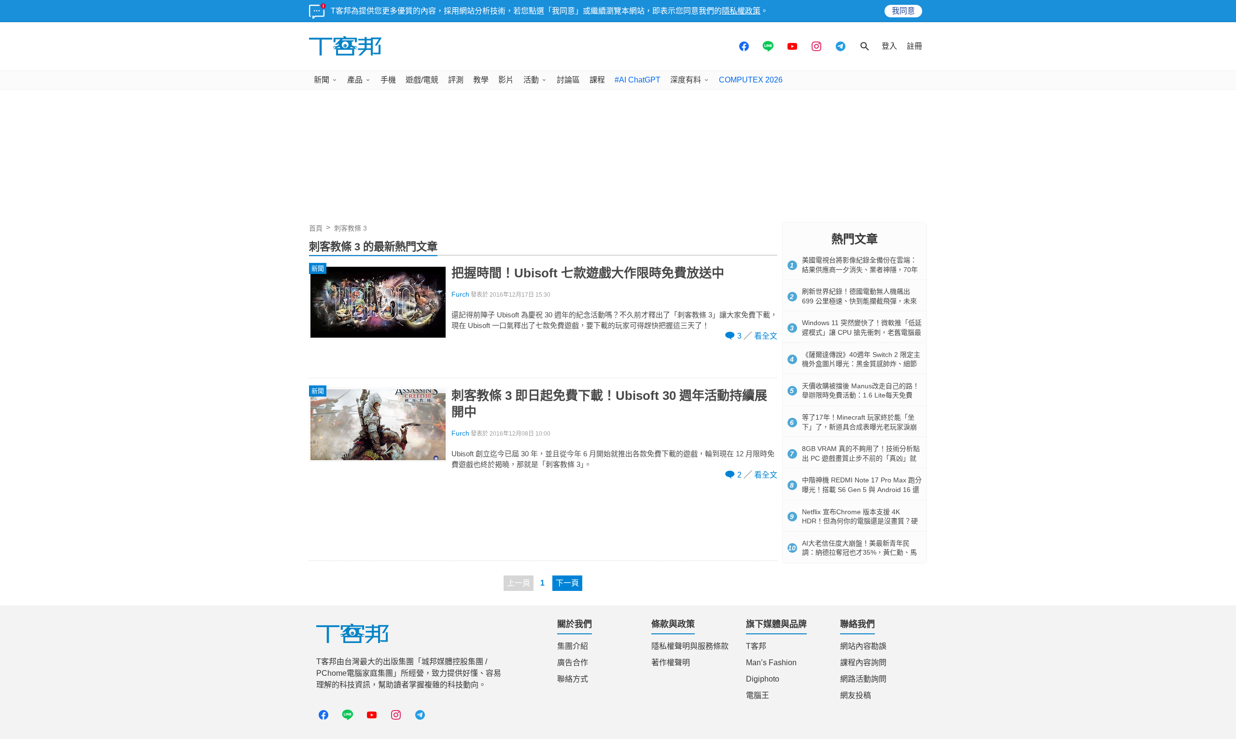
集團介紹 (572, 646)
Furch (460, 294)
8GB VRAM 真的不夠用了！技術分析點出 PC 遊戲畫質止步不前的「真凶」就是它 (861, 458)
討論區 (568, 80)
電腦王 (757, 695)
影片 (506, 80)
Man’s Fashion (771, 662)
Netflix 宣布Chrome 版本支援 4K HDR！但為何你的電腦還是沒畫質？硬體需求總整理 (860, 521)
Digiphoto (762, 679)
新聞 (321, 80)
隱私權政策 (741, 11)
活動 (531, 80)
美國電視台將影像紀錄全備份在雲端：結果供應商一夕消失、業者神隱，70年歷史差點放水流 (860, 269)
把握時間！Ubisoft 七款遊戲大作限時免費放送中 (587, 273)
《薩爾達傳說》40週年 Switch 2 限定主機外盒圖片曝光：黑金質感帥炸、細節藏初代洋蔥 (861, 364)
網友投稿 (855, 695)
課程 (597, 80)
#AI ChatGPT (637, 80)
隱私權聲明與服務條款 (690, 646)
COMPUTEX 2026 (751, 80)
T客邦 (756, 646)
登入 (889, 46)
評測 (456, 80)
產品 (355, 80)
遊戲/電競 (422, 80)
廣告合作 (572, 662)
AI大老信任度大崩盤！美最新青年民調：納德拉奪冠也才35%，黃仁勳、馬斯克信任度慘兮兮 (859, 552)
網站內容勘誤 (863, 646)
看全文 (765, 336)
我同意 (903, 11)
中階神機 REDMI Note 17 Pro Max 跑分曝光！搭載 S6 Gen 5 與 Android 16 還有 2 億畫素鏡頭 (862, 489)
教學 (481, 80)
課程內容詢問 (863, 662)
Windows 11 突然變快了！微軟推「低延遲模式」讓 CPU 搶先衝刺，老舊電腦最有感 (862, 332)
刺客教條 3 (350, 228)
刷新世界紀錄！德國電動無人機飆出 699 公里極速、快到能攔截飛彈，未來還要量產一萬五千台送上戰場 (859, 300)
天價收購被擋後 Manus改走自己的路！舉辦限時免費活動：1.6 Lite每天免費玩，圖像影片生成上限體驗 (860, 395)
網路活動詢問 (863, 679)
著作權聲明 (670, 662)
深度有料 (685, 80)
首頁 (316, 228)
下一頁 (567, 583)
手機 (388, 80)
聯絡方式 (572, 679)
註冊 (914, 46)
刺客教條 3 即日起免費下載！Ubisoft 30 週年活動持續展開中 (609, 403)
